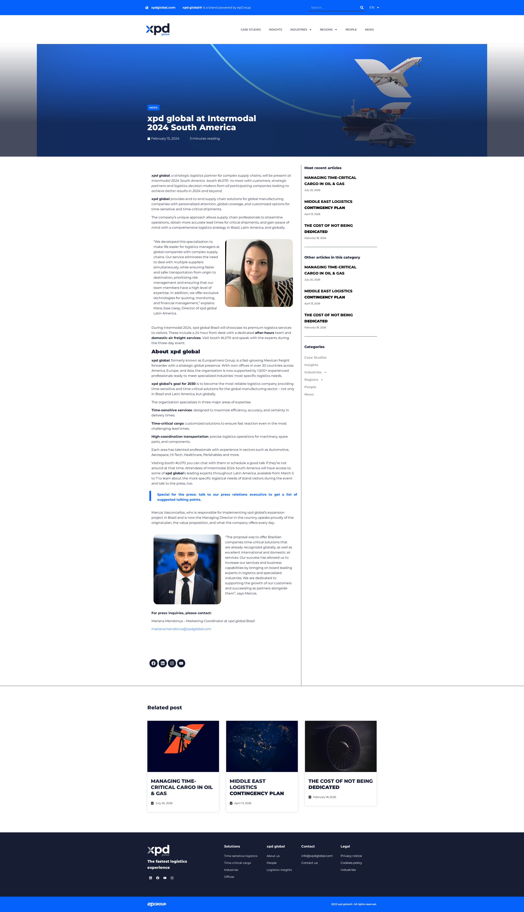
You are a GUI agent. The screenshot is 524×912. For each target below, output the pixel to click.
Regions (326, 29)
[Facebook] (153, 663)
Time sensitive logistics (240, 856)
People (351, 29)
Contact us (309, 863)
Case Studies (251, 29)
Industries (298, 29)
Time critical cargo (237, 863)
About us (273, 856)
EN (371, 7)
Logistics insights (279, 870)
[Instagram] (172, 663)
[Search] (361, 7)
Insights (275, 29)
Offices (229, 877)
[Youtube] (181, 663)
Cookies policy (351, 863)
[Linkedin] (163, 663)
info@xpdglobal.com (317, 856)
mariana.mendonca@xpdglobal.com (181, 629)
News (369, 29)
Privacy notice (351, 856)
